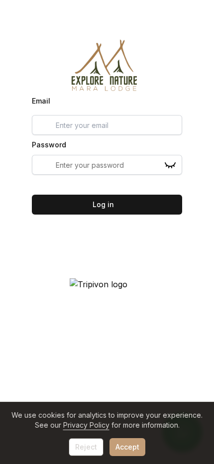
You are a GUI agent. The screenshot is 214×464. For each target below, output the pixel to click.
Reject (86, 447)
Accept (127, 447)
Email (41, 101)
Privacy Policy (86, 425)
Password (49, 144)
